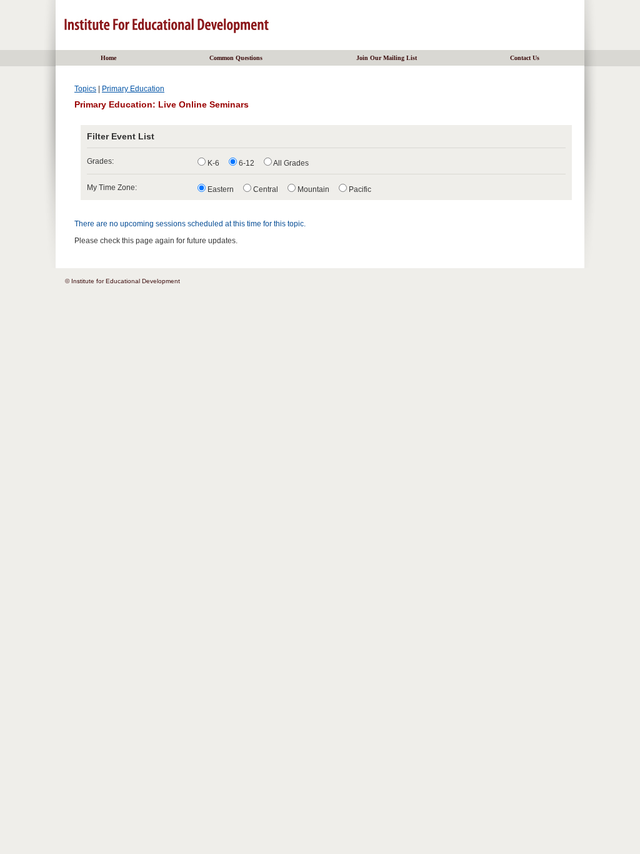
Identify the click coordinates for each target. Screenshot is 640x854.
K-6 (212, 163)
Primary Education (133, 88)
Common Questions (235, 57)
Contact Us (524, 57)
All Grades (290, 163)
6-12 (245, 163)
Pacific (359, 189)
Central (264, 189)
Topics (85, 88)
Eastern (220, 189)
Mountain (312, 189)
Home (108, 57)
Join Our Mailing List (386, 57)
